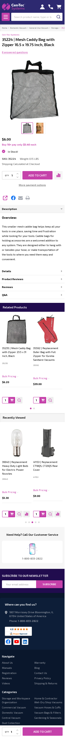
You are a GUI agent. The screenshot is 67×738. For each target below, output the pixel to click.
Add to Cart (37, 175)
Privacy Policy (42, 678)
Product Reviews (12, 279)
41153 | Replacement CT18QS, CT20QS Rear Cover (45, 465)
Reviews (7, 286)
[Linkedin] (25, 641)
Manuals (7, 667)
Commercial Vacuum (14, 707)
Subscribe (49, 584)
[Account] (42, 7)
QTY (7, 175)
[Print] (27, 198)
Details (6, 271)
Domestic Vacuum (12, 712)
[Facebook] (13, 198)
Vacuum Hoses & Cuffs (47, 707)
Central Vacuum (11, 717)
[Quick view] (19, 400)
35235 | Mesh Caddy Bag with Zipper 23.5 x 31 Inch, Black (16, 351)
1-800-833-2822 (28, 620)
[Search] (58, 17)
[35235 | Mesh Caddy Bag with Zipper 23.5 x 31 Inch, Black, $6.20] (17, 329)
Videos (6, 683)
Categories (9, 692)
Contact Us (40, 672)
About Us (7, 662)
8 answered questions (15, 52)
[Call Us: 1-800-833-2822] (50, 7)
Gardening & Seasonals (47, 717)
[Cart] (59, 7)
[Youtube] (16, 641)
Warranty (39, 662)
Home (4, 28)
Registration (9, 672)
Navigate (8, 656)
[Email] (20, 198)
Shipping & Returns (45, 683)
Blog (37, 667)
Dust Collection (11, 722)
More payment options (32, 184)
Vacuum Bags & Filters (47, 712)
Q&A (4, 294)
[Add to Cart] (12, 400)
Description (9, 208)
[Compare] (26, 514)
